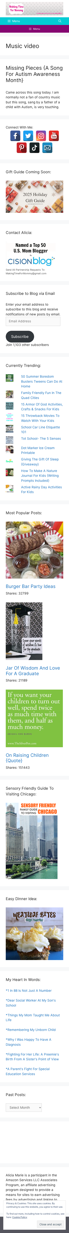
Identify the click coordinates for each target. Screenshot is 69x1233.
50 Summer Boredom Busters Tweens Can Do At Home (41, 381)
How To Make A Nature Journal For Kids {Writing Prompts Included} (40, 476)
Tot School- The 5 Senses (41, 438)
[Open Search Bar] (60, 21)
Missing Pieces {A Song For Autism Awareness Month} (34, 74)
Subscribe (20, 336)
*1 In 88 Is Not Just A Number (29, 991)
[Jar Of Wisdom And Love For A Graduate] (34, 632)
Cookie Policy (19, 1217)
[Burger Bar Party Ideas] (34, 551)
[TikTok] (34, 147)
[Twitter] (28, 135)
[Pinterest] (21, 147)
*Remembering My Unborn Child (31, 1030)
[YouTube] (53, 135)
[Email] (47, 147)
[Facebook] (15, 135)
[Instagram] (41, 135)
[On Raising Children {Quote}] (34, 719)
